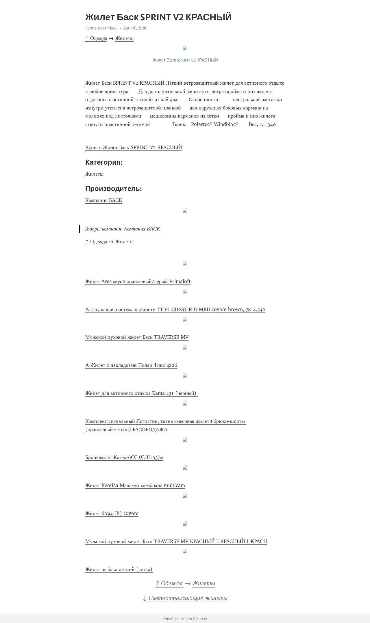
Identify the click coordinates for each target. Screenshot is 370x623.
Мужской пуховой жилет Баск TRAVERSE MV (136, 337)
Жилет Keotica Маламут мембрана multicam (135, 485)
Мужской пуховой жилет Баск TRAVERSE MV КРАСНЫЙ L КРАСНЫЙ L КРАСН (176, 541)
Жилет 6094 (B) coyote (111, 513)
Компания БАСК (103, 200)
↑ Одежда (96, 38)
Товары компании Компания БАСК (122, 229)
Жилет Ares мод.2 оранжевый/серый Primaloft (137, 281)
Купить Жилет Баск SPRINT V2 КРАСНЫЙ (133, 147)
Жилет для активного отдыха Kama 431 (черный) (141, 393)
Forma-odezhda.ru (101, 28)
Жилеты (124, 38)
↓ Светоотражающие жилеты (185, 598)
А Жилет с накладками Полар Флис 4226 (131, 365)
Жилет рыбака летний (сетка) (119, 569)
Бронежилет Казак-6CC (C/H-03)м (124, 457)
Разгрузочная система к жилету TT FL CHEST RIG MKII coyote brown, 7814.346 (175, 309)
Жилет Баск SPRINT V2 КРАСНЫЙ (124, 83)
